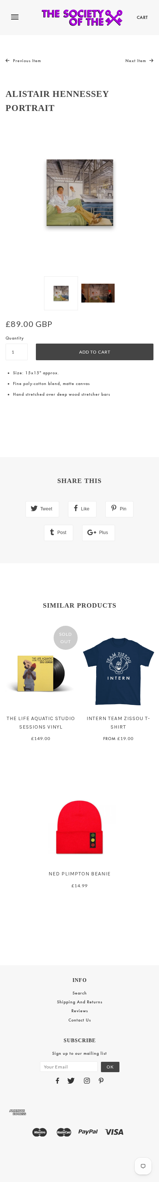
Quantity (15, 338)
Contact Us (79, 1020)
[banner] (82, 17)
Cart (142, 17)
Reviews (79, 1010)
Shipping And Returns (79, 1001)
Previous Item (26, 60)
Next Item (136, 60)
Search (79, 993)
